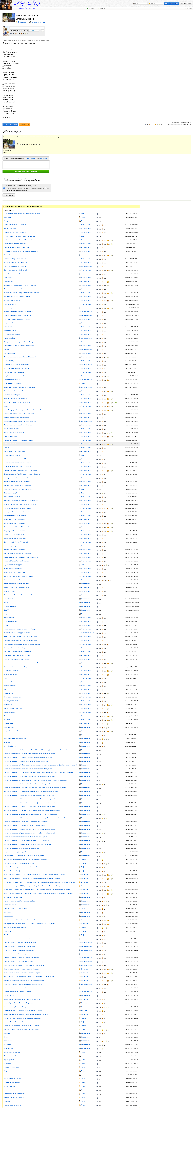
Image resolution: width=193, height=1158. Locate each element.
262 (100, 761)
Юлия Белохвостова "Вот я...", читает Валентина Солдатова (22, 920)
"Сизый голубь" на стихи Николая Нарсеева (17, 655)
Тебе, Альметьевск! (10, 228)
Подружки (7, 1033)
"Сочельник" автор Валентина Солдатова (16, 1007)
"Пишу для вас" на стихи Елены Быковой (16, 659)
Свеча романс (8, 277)
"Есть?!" (6, 610)
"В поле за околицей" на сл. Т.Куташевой (16, 527)
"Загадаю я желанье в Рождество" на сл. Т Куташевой (20, 470)
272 (100, 992)
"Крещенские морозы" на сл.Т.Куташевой (16, 417)
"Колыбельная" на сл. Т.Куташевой (14, 549)
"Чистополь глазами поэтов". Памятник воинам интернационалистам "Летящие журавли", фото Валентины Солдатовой (40, 765)
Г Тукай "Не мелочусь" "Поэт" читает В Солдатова (19, 236)
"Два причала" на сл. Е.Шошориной (14, 451)
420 (13, 33)
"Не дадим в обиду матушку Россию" (15, 259)
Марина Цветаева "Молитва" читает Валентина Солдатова (22, 999)
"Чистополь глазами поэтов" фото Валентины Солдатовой (21, 848)
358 (100, 814)
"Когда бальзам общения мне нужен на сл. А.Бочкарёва (21, 500)
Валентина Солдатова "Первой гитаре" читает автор (20, 954)
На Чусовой (7, 1044)
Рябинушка (7, 1101)
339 (100, 716)
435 (100, 924)
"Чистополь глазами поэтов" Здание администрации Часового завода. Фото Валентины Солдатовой (34, 818)
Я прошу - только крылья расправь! (14, 1097)
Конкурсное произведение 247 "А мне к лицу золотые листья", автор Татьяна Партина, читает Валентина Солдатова (39, 882)
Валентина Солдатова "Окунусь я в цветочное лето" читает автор (24, 965)
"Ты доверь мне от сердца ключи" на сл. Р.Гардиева (20, 285)
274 (100, 686)
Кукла (5, 689)
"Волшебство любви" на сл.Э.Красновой (16, 391)
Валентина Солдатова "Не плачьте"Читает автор (18, 988)
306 (100, 319)
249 (100, 497)
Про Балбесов (8, 704)
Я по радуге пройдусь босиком (13, 708)
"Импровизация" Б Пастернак (12, 308)
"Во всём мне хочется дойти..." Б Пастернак (17, 315)
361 (100, 376)
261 (100, 482)
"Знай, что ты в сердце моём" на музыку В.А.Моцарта (20, 636)
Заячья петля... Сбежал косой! (13, 897)
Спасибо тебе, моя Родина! (12, 395)
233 (100, 452)
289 (100, 678)
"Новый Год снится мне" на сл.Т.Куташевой (17, 481)
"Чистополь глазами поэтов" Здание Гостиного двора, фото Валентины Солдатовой (29, 803)
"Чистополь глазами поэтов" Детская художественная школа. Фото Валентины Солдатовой (32, 810)
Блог (82, 213)
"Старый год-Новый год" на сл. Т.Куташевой (17, 466)
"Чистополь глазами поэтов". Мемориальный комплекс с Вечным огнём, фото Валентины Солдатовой (35, 787)
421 (100, 735)
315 (100, 508)
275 (100, 550)
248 (100, 640)
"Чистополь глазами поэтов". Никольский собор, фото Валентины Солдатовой (28, 769)
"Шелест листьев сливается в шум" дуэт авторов (19, 345)
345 (100, 259)
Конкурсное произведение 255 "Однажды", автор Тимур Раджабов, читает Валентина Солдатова (33, 886)
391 (100, 225)
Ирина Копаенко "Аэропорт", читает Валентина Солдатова (21, 969)
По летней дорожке (9, 1086)
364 (100, 282)
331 (100, 229)
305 (100, 656)
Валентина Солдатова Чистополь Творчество (17, 489)
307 (100, 905)
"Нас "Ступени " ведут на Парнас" (14, 372)
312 (100, 380)
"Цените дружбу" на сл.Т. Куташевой (15, 243)
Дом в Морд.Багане (10, 746)
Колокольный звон (10, 444)
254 (100, 637)
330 (100, 248)
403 (100, 244)
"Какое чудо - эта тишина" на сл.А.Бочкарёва (17, 485)
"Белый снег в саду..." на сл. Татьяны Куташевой (19, 576)
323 (100, 493)
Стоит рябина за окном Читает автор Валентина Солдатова (22, 213)
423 (100, 399)
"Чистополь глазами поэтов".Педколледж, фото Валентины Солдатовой (26, 761)
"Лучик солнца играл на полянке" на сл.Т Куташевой (20, 357)
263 (100, 459)
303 (100, 365)
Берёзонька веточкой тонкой (12, 379)
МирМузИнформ (186, 3)
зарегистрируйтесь (30, 158)
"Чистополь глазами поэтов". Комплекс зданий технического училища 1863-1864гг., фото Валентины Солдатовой (38, 772)
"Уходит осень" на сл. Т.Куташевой (14, 572)
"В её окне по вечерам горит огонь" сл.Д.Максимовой (20, 421)
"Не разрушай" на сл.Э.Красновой (14, 432)
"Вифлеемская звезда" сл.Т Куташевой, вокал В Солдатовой (22, 474)
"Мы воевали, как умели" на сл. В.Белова (16, 368)
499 (100, 1026)
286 (100, 414)
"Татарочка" (7, 602)
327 (100, 693)
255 (100, 561)
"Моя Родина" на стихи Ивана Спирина (15, 648)
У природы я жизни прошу (11, 1067)
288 (100, 353)
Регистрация (174, 3)
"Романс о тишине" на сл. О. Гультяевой (16, 289)
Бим (5, 735)
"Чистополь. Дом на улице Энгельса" (15, 927)
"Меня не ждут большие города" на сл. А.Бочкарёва (20, 504)
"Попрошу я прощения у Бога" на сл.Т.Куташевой (19, 440)
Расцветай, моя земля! (11, 731)
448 (100, 784)
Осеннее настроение (10, 304)
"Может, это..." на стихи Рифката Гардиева (17, 667)
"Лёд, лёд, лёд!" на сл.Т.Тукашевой (14, 531)
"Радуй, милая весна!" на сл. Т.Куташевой (17, 376)
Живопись (84, 1003)
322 (100, 901)
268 (100, 463)
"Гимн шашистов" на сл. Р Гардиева (15, 232)
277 (100, 312)
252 (100, 418)
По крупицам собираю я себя (12, 697)
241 (100, 988)
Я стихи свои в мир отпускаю (13, 428)
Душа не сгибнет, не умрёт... (12, 1082)
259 (100, 912)
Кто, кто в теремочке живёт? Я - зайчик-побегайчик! (19, 901)
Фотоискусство (85, 583)
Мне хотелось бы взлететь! (12, 1052)
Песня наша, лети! (9, 591)
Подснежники (8, 1041)
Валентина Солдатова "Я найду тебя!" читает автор (19, 946)
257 (100, 576)
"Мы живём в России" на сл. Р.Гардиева (16, 262)
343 (100, 266)
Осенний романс (9, 617)
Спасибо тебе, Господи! (11, 670)
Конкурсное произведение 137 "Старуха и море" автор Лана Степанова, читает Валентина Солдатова (35, 874)
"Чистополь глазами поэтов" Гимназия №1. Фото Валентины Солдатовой (26, 837)
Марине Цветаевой (9, 1059)
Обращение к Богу (9, 338)
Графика (83, 859)
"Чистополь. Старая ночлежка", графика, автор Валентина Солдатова (25, 859)
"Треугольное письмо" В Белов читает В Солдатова (19, 387)
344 (100, 251)
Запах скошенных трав (10, 621)
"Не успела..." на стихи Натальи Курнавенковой (18, 651)
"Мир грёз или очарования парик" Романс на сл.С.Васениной (22, 292)
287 (100, 1052)
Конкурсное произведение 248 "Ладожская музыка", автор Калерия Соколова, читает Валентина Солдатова (37, 889)
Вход (166, 3)
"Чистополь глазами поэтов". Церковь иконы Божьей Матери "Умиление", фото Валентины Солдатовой (35, 750)
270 (100, 516)
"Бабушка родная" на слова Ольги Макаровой (18, 595)
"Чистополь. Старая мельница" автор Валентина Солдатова (22, 1018)
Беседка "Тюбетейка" (10, 606)
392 (100, 255)
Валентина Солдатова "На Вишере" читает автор (19, 950)
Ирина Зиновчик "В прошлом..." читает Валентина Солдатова (22, 973)
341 (100, 278)
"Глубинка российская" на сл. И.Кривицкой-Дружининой (20, 251)
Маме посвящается (9, 685)
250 (100, 1067)
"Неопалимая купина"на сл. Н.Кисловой (16, 515)
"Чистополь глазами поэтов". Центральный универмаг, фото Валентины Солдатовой (29, 753)
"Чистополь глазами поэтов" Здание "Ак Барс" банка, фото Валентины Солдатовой (29, 806)
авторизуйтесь (43, 158)
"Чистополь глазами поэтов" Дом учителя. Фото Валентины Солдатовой (26, 825)
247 (100, 467)
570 (100, 1007)
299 (100, 334)
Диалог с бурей (8, 281)
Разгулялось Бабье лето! (11, 323)
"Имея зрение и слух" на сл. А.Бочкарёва (16, 478)
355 (100, 433)
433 (100, 890)
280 (100, 947)
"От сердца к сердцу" (10, 493)
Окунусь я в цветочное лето (12, 1105)
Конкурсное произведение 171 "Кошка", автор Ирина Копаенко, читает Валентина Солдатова (32, 878)
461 (100, 663)
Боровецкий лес (8, 693)
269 (100, 848)
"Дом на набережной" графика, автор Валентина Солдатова (22, 871)
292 (100, 954)
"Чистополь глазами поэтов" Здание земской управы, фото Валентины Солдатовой (29, 799)
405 (100, 727)
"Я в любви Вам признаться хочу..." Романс (17, 296)
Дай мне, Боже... (9, 723)
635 (100, 928)
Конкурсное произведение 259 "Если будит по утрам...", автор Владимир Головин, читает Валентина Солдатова (38, 893)
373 (100, 285)
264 (100, 440)
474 (100, 232)
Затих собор (7, 217)
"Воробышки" (8, 931)
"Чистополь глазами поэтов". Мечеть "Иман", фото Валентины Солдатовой (27, 784)
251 (100, 984)
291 (100, 780)
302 (100, 297)
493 (100, 863)
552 (100, 980)
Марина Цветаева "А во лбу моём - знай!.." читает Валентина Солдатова (26, 1014)
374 (100, 720)
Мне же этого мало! (10, 1056)
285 (100, 429)
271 (100, 591)
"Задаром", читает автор (11, 255)
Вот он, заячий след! (10, 905)
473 (100, 969)
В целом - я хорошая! (10, 436)
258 (100, 425)
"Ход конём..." (8, 912)
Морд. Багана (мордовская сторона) (15, 738)
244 (100, 712)
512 (100, 875)
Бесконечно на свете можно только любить (17, 319)
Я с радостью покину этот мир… (14, 221)
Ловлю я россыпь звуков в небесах (14, 1093)
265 (100, 554)
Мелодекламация (86, 255)
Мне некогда (7, 719)
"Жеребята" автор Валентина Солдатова (16, 1022)
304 (100, 327)
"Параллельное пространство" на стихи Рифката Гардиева (22, 644)
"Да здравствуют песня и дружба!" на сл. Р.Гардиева (20, 342)
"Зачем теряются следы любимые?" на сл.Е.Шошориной (21, 557)
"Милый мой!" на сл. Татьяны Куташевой (16, 561)
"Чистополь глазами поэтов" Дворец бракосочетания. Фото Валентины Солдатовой (29, 833)
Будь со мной (8, 682)
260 (100, 486)
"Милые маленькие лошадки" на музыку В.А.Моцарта (20, 629)
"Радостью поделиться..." (12, 614)
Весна (5, 1075)
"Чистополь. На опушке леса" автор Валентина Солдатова (22, 1025)
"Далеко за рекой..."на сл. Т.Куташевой (16, 542)
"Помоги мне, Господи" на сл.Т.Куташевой (16, 546)
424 (100, 323)
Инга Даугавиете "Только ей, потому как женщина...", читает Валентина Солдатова (29, 923)
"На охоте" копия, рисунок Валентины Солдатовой (19, 863)
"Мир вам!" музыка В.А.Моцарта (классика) (17, 633)
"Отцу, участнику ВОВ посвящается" (15, 266)
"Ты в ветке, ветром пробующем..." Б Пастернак (18, 311)
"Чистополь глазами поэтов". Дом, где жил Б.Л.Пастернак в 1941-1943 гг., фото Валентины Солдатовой (35, 780)
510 (100, 1018)
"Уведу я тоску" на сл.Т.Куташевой (14, 568)
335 (100, 217)
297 (100, 368)
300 (100, 384)
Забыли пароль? (187, 8)
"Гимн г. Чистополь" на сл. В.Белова (15, 224)
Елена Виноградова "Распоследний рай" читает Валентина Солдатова (25, 410)
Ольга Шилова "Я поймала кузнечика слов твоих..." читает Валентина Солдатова (29, 976)
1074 (100, 580)
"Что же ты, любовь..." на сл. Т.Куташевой (17, 402)
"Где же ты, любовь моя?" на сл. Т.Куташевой (18, 508)
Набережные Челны (10, 330)
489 (100, 935)
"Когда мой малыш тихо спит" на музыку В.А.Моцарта (20, 640)
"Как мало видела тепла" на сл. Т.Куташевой (17, 553)
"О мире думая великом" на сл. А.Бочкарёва (17, 463)
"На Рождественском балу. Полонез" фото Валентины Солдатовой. (24, 855)
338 (100, 523)
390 (100, 274)
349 (100, 671)
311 (100, 1041)
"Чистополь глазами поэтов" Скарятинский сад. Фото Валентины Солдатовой (27, 844)
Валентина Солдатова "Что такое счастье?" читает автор (21, 939)
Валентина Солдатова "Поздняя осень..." (16, 908)
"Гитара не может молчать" (12, 455)
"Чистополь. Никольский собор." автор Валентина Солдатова (22, 1029)
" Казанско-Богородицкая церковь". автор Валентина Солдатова (23, 1010)
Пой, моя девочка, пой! (11, 701)
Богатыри (6, 447)
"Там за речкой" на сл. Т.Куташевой (14, 523)
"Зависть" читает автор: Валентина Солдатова (18, 991)
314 (100, 221)
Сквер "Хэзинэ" (8, 599)
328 (100, 1056)
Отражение (7, 742)
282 (100, 958)
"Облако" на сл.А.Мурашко (12, 334)
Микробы (6, 716)
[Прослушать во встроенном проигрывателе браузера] (42, 30)
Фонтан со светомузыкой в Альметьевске (16, 583)
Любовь (6, 625)
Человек (6, 349)
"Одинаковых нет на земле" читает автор (16, 364)
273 (100, 977)
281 (100, 856)
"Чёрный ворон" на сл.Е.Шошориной (15, 538)
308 (100, 289)
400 (100, 308)
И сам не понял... (9, 1048)
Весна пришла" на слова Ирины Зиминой (16, 512)
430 (100, 879)
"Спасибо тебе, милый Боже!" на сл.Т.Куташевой (19, 413)
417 (100, 270)
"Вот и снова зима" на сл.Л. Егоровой (15, 270)
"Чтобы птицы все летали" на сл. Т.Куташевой (18, 240)
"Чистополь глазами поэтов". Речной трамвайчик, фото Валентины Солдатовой (28, 757)
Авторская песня (38, 22)
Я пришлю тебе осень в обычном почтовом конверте (20, 580)
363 (100, 263)
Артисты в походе (9, 712)
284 (100, 387)
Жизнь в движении (9, 353)
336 (100, 1045)
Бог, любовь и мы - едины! (12, 274)
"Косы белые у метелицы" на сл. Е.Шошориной (18, 459)
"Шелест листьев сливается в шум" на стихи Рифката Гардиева (23, 663)
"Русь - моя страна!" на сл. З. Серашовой (16, 247)
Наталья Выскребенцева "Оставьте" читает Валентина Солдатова (24, 980)
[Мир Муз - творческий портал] (26, 3)
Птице (5, 1071)
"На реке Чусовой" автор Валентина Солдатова (18, 1003)
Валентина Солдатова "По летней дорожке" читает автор (21, 957)
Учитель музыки (8, 727)
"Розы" (6, 935)
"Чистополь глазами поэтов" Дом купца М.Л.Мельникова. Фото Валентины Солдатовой (30, 814)
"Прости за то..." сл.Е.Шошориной (14, 534)
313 (100, 338)
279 (100, 803)
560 (100, 1030)
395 (100, 973)
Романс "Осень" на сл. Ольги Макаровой (16, 587)
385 (100, 867)
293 (100, 852)
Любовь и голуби (9, 995)
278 (100, 629)
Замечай (6, 406)
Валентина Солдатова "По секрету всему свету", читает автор (23, 984)
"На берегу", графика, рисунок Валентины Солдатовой (20, 867)
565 (100, 406)
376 (100, 920)
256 (100, 421)
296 (100, 316)
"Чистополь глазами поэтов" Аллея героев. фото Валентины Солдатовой (26, 840)
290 (100, 372)
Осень (5, 678)
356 (100, 1090)
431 (100, 391)
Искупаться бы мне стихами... (13, 1078)
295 (100, 448)
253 (100, 535)
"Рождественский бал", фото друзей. (15, 852)
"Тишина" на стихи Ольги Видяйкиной (15, 398)
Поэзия (83, 217)
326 (100, 346)
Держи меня (7, 1063)
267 (100, 478)
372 (100, 395)
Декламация (84, 874)
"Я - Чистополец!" (9, 360)
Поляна (6, 1037)
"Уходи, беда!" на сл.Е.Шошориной (14, 519)
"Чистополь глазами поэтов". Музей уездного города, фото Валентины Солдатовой (29, 776)
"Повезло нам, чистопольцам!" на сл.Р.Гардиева (18, 425)
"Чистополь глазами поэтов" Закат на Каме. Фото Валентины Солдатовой (26, 821)
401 (100, 240)
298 (100, 750)
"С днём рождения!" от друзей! (13, 564)
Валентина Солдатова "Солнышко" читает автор (18, 961)
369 (100, 357)
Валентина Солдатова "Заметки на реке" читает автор (20, 942)
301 (100, 361)
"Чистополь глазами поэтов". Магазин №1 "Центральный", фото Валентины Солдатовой (31, 791)
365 (100, 527)
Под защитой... (8, 916)
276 (100, 474)
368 (100, 818)
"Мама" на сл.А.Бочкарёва (12, 496)
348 (100, 236)
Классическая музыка (87, 633)
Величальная (8, 327)
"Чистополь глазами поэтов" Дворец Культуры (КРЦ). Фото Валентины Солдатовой (29, 829)
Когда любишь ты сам (10, 674)
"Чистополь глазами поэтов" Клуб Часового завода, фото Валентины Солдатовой (29, 795)
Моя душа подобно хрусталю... (13, 300)
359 (100, 565)
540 (100, 931)
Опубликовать (8, 195)
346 (100, 214)
